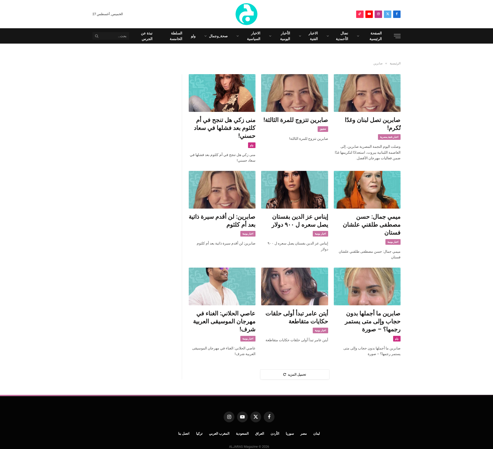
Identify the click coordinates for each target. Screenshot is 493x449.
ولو (193, 36)
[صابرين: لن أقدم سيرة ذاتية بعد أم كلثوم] (222, 189)
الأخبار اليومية (285, 36)
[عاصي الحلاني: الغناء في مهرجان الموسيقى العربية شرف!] (222, 286)
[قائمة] (397, 36)
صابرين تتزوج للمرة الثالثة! (295, 119)
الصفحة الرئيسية (375, 36)
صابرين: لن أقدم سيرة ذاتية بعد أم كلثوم (222, 220)
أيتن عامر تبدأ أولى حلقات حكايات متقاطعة (297, 317)
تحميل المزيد (297, 374)
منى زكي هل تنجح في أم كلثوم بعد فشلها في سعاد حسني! (224, 128)
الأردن (275, 433)
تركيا (199, 433)
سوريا (290, 433)
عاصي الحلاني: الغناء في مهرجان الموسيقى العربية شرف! (224, 321)
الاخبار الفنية (313, 36)
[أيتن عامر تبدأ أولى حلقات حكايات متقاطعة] (294, 286)
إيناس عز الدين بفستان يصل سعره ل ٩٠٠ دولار (300, 220)
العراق (259, 433)
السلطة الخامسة (176, 36)
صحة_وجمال (218, 36)
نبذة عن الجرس (147, 36)
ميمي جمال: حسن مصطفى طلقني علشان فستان (372, 224)
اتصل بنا (184, 433)
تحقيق (323, 129)
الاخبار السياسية (253, 36)
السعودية (242, 433)
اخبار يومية (393, 241)
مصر (303, 433)
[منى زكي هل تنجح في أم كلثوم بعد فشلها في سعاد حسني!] (222, 93)
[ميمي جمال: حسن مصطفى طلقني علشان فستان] (367, 189)
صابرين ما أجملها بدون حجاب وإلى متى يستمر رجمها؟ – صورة (373, 321)
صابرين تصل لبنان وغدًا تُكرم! (373, 123)
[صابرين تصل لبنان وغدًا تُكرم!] (367, 93)
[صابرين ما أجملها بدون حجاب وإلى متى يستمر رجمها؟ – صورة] (367, 286)
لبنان (316, 433)
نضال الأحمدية (342, 36)
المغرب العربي (219, 433)
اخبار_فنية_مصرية (389, 136)
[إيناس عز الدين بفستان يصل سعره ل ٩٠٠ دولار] (294, 189)
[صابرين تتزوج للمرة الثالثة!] (294, 93)
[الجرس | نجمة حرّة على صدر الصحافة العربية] (246, 14)
